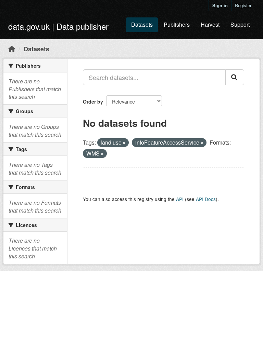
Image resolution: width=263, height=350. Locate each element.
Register (243, 5)
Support (240, 24)
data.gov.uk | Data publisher (58, 26)
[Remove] (124, 143)
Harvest (210, 24)
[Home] (11, 48)
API (180, 199)
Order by (93, 101)
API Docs (206, 199)
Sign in (220, 5)
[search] (234, 77)
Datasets (142, 24)
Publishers (177, 24)
